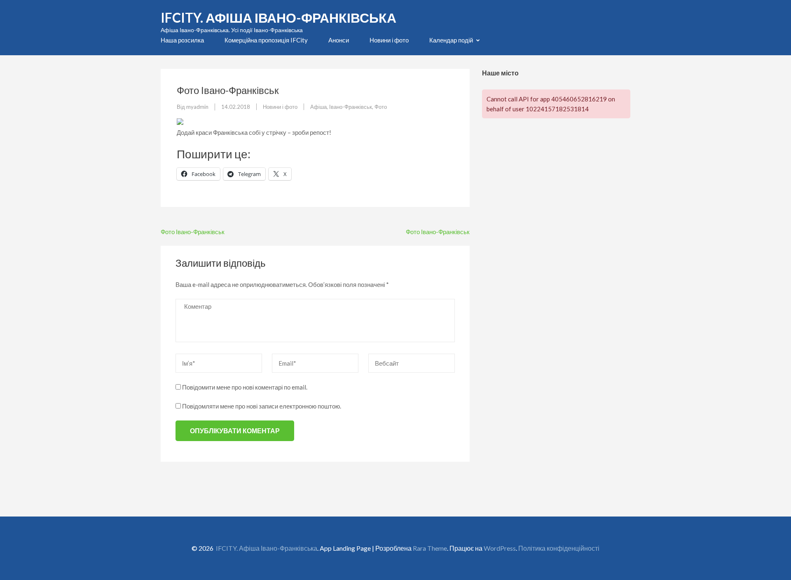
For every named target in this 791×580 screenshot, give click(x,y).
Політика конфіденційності (558, 548)
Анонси (338, 40)
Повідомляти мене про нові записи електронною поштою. (261, 406)
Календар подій (451, 40)
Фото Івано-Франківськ (193, 231)
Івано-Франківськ (350, 106)
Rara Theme (430, 548)
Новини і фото (389, 40)
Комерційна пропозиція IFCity (266, 40)
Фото (380, 106)
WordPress (500, 548)
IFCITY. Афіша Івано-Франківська (278, 17)
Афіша (318, 106)
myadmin (197, 106)
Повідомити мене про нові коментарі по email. (244, 387)
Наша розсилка (182, 40)
